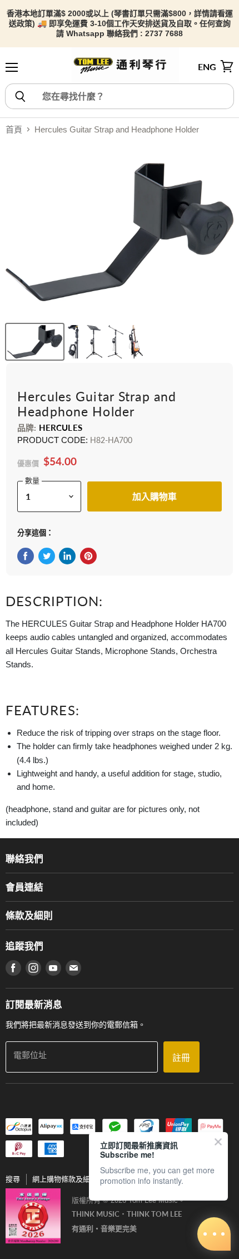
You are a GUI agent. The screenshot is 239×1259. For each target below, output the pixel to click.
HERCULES (60, 427)
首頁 (14, 129)
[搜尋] (19, 96)
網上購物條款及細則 (64, 1179)
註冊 (181, 1057)
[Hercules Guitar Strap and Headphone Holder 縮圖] (34, 342)
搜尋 (13, 1179)
